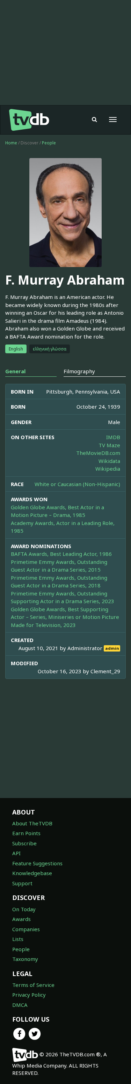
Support (22, 883)
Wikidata (109, 460)
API (16, 853)
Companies (26, 929)
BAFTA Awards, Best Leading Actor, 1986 (61, 553)
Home (11, 143)
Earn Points (26, 833)
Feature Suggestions (37, 863)
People (49, 143)
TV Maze (109, 445)
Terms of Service (33, 984)
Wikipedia (107, 468)
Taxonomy (25, 958)
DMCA (20, 1004)
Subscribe (24, 843)
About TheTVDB (32, 823)
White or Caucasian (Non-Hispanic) (77, 484)
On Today (24, 909)
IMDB (113, 437)
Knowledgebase (32, 873)
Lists (17, 938)
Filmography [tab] (79, 371)
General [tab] (15, 371)
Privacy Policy (29, 994)
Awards (21, 918)
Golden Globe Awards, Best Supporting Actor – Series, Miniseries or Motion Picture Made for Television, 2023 (65, 617)
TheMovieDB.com (98, 452)
